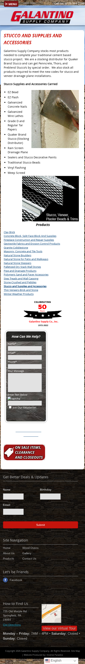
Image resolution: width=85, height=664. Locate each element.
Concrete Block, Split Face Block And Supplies (30, 236)
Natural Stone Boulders (17, 255)
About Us (8, 553)
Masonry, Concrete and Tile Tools (23, 251)
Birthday (45, 489)
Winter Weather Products (19, 294)
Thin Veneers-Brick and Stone (21, 290)
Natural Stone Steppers (17, 263)
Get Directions (12, 624)
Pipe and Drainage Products (20, 271)
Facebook (16, 580)
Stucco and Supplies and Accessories (25, 286)
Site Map (75, 650)
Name (6, 489)
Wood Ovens (30, 547)
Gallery (26, 553)
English (55, 660)
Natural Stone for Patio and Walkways (26, 259)
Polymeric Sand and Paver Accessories (26, 274)
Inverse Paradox (55, 654)
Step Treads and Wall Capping (21, 278)
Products (8, 558)
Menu (12, 4)
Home (6, 547)
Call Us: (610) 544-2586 (69, 3)
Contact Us (29, 558)
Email (6, 504)
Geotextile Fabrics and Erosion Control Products (32, 243)
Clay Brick (9, 232)
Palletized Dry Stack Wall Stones (22, 267)
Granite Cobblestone (16, 247)
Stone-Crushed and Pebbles (20, 282)
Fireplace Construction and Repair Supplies (29, 240)
